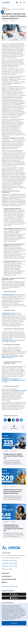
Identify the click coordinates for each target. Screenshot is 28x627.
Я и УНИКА (4, 20)
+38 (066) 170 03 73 (8, 563)
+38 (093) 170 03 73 (8, 566)
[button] (5, 420)
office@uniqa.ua (6, 569)
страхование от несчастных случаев (12, 340)
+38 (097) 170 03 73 (8, 560)
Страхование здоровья (8, 294)
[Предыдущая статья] (5, 427)
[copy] (21, 420)
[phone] (16, 2)
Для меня (5, 573)
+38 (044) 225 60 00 (9, 586)
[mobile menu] (24, 2)
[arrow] (25, 573)
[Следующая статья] (22, 427)
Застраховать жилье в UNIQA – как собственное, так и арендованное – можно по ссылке (13, 380)
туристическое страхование (18, 390)
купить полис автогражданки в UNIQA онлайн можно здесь (12, 356)
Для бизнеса (6, 576)
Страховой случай (9, 579)
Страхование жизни (7, 313)
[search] (20, 2)
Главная (4, 7)
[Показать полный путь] (7, 7)
